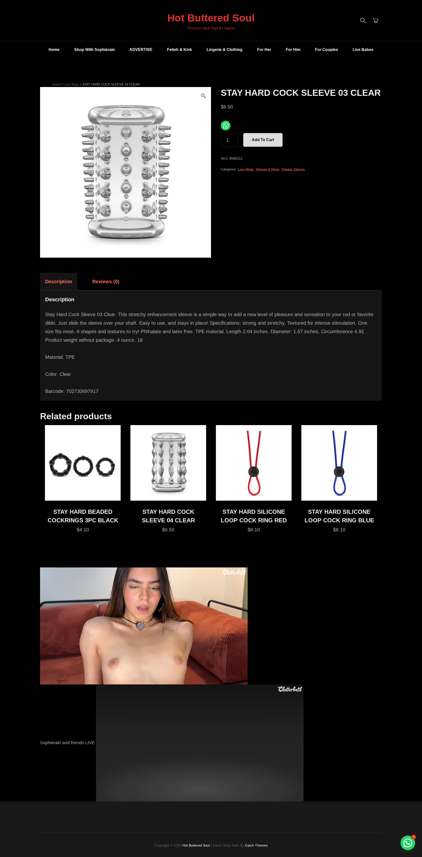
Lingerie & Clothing (225, 50)
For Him (293, 50)
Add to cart (263, 140)
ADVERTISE (140, 50)
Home (54, 50)
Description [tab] (58, 281)
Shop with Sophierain (94, 50)
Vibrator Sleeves (293, 169)
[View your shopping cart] (375, 20)
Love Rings (71, 84)
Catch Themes (256, 845)
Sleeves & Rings (267, 169)
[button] (203, 96)
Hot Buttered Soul (211, 18)
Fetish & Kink (179, 50)
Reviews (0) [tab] (105, 281)
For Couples (326, 50)
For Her (264, 50)
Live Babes (363, 50)
